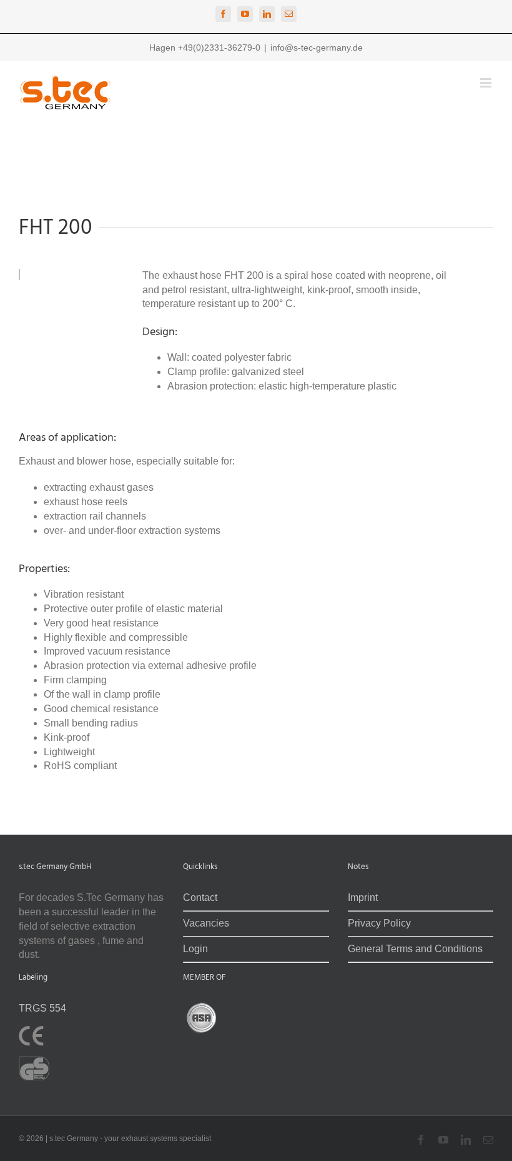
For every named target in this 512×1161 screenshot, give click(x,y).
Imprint (363, 897)
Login (195, 948)
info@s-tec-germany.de (316, 48)
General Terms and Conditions (415, 948)
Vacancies (206, 923)
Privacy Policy (379, 923)
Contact (200, 897)
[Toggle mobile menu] (486, 82)
